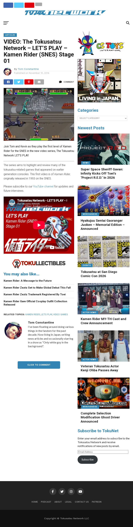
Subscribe (88, 459)
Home (35, 502)
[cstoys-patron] (102, 57)
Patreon (96, 502)
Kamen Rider (32, 314)
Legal (68, 502)
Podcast (46, 502)
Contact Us (82, 502)
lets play (46, 314)
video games (60, 314)
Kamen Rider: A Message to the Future (28, 280)
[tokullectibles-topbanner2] (39, 268)
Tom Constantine (28, 69)
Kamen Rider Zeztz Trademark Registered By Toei (35, 294)
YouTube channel (43, 186)
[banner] (99, 101)
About (58, 502)
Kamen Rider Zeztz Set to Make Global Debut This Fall (37, 287)
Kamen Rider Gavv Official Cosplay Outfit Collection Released (35, 303)
